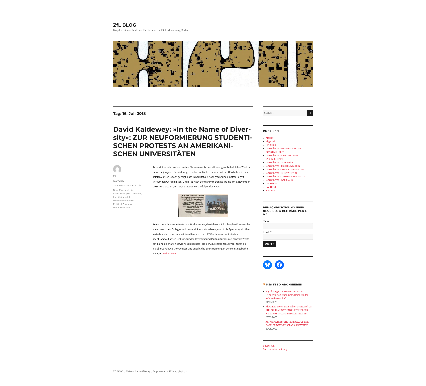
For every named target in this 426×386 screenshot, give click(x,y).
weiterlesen (169, 253)
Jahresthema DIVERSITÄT (127, 185)
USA (128, 207)
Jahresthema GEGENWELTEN (281, 173)
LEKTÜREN (271, 183)
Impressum (269, 345)
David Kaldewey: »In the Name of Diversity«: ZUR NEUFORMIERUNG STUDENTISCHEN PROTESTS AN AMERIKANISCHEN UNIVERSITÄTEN (182, 141)
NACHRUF (271, 187)
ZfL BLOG (124, 25)
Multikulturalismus (123, 200)
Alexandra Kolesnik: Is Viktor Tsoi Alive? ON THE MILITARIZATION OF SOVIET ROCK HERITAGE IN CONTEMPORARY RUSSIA (289, 310)
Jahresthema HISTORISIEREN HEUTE (285, 176)
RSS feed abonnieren (284, 284)
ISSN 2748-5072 (178, 371)
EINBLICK (271, 145)
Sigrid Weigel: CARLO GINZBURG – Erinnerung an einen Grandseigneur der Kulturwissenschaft (287, 295)
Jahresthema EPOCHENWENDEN (283, 166)
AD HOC (270, 138)
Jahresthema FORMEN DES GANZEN (285, 169)
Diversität (136, 193)
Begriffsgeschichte (123, 190)
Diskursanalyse (121, 193)
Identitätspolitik (122, 197)
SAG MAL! (271, 190)
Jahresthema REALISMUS (279, 180)
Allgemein (271, 141)
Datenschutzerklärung (275, 349)
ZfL (114, 176)
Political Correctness (124, 204)
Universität (119, 207)
